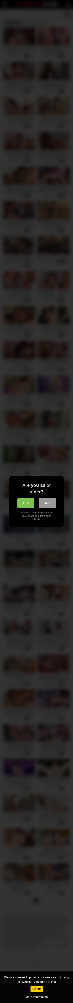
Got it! (36, 988)
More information (36, 997)
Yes (26, 503)
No (47, 503)
